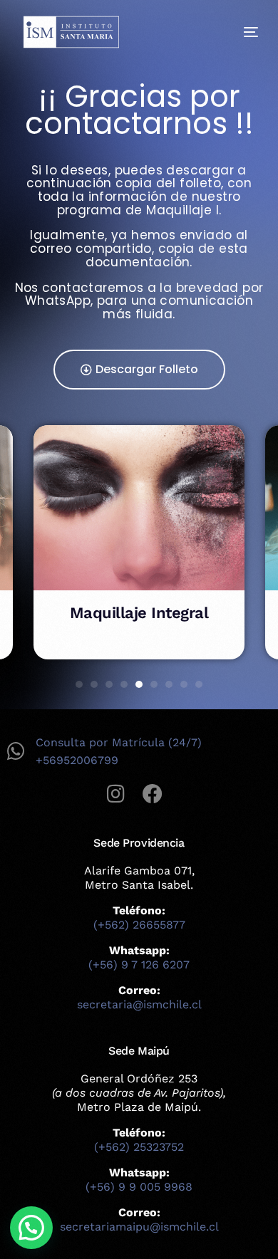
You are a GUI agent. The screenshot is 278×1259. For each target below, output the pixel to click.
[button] (79, 684)
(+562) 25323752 (139, 1147)
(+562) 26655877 (139, 924)
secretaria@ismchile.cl (139, 1004)
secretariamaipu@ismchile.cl (139, 1226)
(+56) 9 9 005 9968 (139, 1186)
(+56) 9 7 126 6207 (139, 964)
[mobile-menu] (240, 32)
